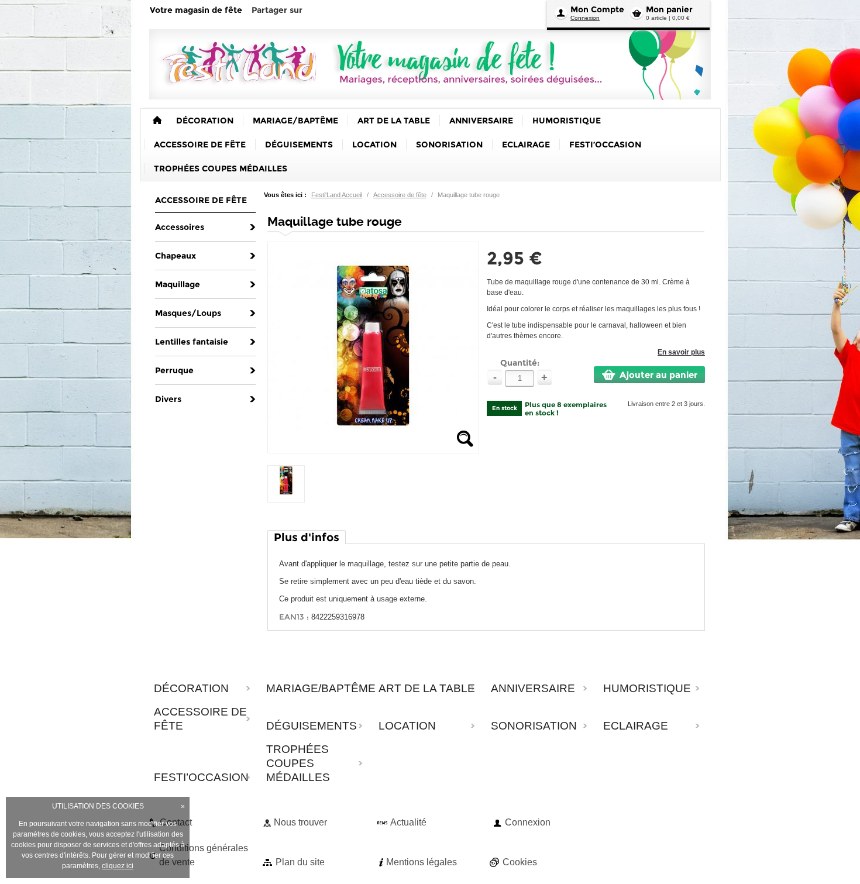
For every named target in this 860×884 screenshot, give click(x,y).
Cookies (520, 862)
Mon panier (669, 9)
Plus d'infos (306, 537)
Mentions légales (421, 862)
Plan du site (300, 862)
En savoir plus (681, 352)
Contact (176, 822)
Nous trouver (300, 822)
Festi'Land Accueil (336, 194)
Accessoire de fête (399, 194)
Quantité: (519, 362)
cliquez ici (117, 866)
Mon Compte (597, 9)
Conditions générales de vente (203, 855)
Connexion (585, 18)
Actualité (408, 822)
